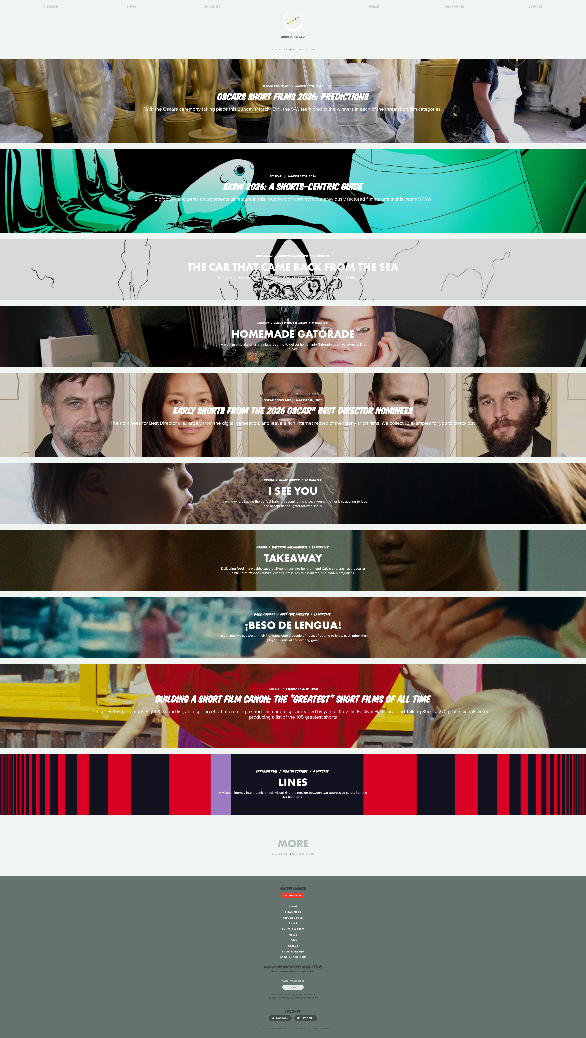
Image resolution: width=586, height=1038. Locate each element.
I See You (293, 491)
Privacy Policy (283, 997)
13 (300, 49)
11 (293, 49)
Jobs (293, 940)
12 (296, 49)
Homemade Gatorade (293, 334)
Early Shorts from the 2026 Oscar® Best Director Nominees (293, 409)
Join (293, 987)
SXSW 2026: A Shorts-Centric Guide (293, 185)
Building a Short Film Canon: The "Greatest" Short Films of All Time (293, 698)
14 (303, 49)
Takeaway (293, 558)
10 (289, 49)
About (293, 946)
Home (293, 906)
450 (313, 49)
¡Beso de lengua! (293, 625)
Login (285, 957)
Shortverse (293, 917)
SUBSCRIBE (295, 895)
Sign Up (299, 957)
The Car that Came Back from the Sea (293, 267)
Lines (293, 782)
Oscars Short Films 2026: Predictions (293, 95)
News (293, 934)
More (293, 843)
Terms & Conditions (321, 1028)
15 (306, 49)
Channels (293, 912)
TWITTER (308, 1018)
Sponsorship (293, 951)
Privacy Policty (302, 1028)
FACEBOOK (282, 1018)
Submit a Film (293, 929)
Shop (293, 923)
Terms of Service (303, 997)
